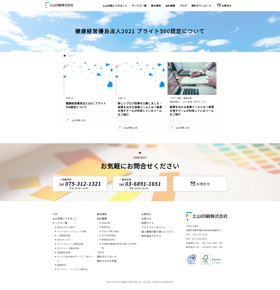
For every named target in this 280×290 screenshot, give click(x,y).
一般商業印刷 (63, 235)
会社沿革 (106, 222)
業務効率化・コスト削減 (181, 101)
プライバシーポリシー (153, 227)
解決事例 (156, 5)
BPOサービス (200, 101)
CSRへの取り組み (110, 231)
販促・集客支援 (184, 98)
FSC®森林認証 (109, 235)
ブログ (183, 5)
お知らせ (70, 98)
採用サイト (147, 223)
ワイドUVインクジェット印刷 (71, 231)
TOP (69, 55)
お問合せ (227, 5)
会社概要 (170, 5)
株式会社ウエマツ (151, 236)
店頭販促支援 (63, 252)
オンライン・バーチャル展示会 (72, 269)
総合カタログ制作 (66, 227)
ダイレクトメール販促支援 (70, 243)
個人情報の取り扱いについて (157, 231)
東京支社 (106, 227)
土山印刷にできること (115, 5)
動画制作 (61, 264)
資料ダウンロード (201, 5)
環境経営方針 (108, 239)
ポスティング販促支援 (68, 248)
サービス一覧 (139, 5)
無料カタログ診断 (107, 261)
